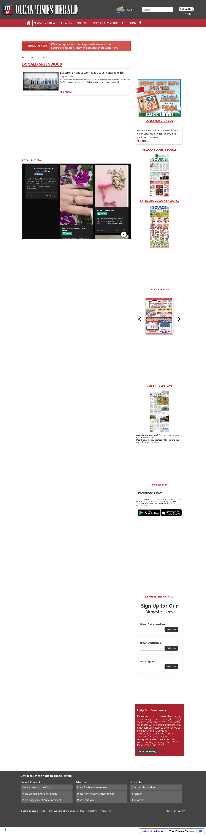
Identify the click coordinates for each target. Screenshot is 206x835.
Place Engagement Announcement (41, 800)
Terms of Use (92, 811)
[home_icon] (28, 23)
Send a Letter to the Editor (37, 787)
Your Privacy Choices (181, 831)
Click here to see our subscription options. (157, 441)
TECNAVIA (181, 811)
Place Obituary (85, 800)
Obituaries (65, 23)
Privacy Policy (105, 811)
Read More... (66, 92)
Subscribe (186, 9)
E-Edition (128, 23)
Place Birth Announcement (92, 787)
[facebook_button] (140, 23)
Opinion (80, 23)
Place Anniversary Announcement (96, 793)
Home (25, 57)
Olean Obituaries (150, 643)
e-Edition (137, 793)
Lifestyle (95, 23)
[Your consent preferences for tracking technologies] (5, 830)
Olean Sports (148, 661)
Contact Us (138, 800)
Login (187, 14)
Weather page (124, 11)
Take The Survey (147, 751)
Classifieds (111, 23)
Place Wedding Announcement (39, 793)
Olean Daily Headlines (153, 624)
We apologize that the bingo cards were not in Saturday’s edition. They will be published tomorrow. (84, 45)
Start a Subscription (143, 787)
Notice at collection (153, 831)
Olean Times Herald (45, 811)
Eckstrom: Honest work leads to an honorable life (92, 72)
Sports (49, 23)
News (37, 23)
